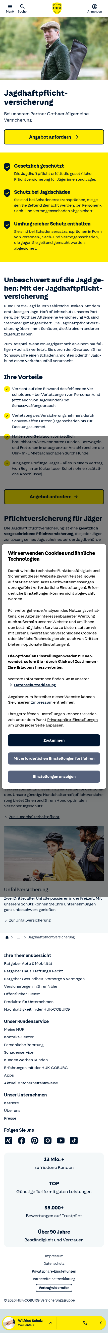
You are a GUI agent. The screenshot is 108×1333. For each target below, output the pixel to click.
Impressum (41, 702)
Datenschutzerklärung (35, 685)
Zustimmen (54, 740)
